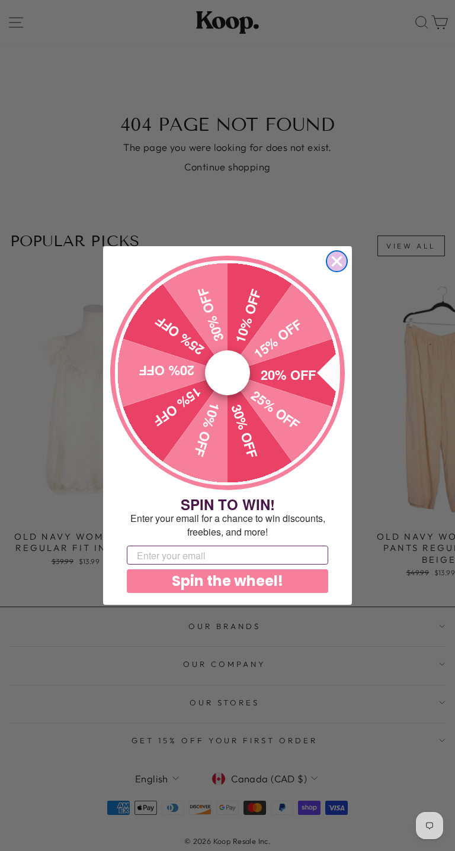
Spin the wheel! (227, 581)
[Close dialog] (336, 261)
